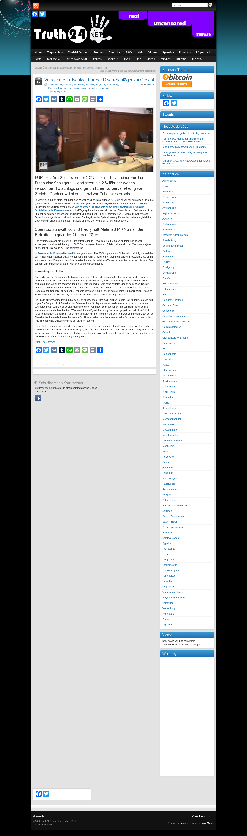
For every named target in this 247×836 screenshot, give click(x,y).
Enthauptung (169, 273)
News (70, 88)
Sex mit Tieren (170, 521)
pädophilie (168, 467)
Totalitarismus (169, 565)
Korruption (167, 397)
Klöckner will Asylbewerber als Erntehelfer (184, 147)
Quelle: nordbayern (45, 342)
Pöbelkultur (168, 473)
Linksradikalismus (171, 413)
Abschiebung (169, 181)
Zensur (166, 619)
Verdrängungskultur (57, 91)
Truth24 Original (77, 59)
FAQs (127, 59)
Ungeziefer (168, 586)
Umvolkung (104, 88)
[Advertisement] (187, 716)
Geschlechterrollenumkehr (176, 321)
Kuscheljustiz (169, 408)
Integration (100, 84)
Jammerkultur (169, 375)
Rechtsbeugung (170, 489)
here (182, 823)
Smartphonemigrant (172, 527)
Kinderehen (168, 392)
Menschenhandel (171, 419)
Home (38, 59)
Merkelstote (168, 424)
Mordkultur (168, 446)
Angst (165, 186)
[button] (38, 400)
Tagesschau (54, 59)
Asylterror (67, 84)
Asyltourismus (169, 224)
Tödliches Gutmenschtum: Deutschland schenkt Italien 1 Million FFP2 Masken (183, 140)
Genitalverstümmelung (174, 316)
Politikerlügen (169, 478)
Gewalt (166, 332)
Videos (151, 59)
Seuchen (167, 511)
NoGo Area (168, 456)
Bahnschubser (170, 229)
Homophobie (169, 354)
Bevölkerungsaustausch (84, 84)
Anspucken (168, 191)
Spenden (166, 59)
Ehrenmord (168, 256)
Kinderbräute (169, 386)
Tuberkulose (169, 576)
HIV (164, 348)
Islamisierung (112, 84)
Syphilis (166, 543)
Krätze (165, 402)
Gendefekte (168, 310)
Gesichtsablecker (171, 327)
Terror (165, 554)
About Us (113, 59)
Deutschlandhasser (172, 245)
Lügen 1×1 (198, 59)
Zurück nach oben (203, 816)
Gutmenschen (169, 343)
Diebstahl (167, 251)
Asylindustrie (169, 208)
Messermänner (170, 429)
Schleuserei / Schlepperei (175, 505)
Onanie (166, 462)
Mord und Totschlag (57, 88)
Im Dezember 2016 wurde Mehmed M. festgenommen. (64, 253)
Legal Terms (207, 823)
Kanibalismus (169, 381)
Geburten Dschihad (172, 300)
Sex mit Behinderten (173, 516)
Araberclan (168, 202)
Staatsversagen (80, 88)
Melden (97, 59)
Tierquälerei (168, 559)
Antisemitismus (170, 197)
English (166, 262)
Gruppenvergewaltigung (175, 337)
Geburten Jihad (170, 305)
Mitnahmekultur (170, 435)
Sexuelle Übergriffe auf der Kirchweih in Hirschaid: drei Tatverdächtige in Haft (71, 67)
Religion (166, 494)
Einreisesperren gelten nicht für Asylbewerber (186, 133)
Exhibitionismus (170, 283)
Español (166, 278)
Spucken (167, 532)
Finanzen (167, 294)
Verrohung (167, 603)
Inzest (165, 365)
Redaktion (149, 84)
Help (138, 59)
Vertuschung (169, 608)
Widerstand (168, 613)
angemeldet (49, 388)
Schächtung (168, 500)
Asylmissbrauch (55, 84)
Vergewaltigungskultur (174, 597)
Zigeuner (167, 624)
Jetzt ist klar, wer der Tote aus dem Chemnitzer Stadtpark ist (127, 70)
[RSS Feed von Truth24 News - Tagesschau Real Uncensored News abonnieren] (36, 6)
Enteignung (168, 267)
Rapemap (181, 59)
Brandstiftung (169, 240)
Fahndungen (169, 289)
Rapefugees (168, 484)
